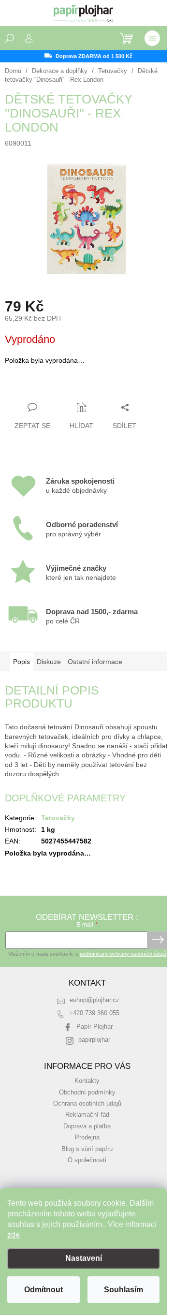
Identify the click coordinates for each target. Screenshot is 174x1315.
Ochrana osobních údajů (87, 1103)
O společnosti (87, 1160)
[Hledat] (9, 38)
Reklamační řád (87, 1114)
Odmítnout (43, 1289)
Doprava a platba (87, 1126)
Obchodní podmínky (87, 1092)
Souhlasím (123, 1289)
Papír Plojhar (94, 1026)
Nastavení (83, 1258)
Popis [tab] (21, 661)
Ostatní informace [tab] (95, 661)
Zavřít (57, 388)
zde (13, 1235)
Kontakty (87, 1081)
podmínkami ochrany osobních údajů (123, 954)
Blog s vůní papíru (87, 1149)
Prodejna (87, 1137)
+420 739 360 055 (94, 1013)
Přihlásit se (158, 940)
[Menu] (152, 38)
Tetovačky (58, 818)
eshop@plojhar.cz (94, 1000)
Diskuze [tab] (49, 661)
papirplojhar (94, 1039)
